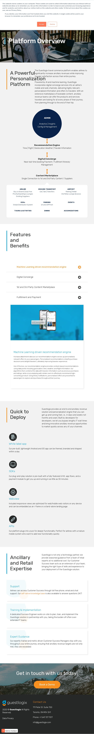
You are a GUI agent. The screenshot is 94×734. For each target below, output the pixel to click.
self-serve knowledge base (33, 593)
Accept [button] (41, 24)
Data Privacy (8, 718)
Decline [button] (52, 24)
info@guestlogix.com (42, 722)
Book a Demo (47, 684)
